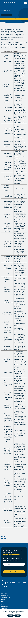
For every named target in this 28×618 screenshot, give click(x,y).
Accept (10, 615)
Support (3, 601)
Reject (17, 615)
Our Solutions (4, 595)
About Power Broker (6, 597)
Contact (3, 599)
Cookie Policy (14, 612)
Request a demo (14, 18)
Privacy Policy (4, 606)
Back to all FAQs (6, 15)
